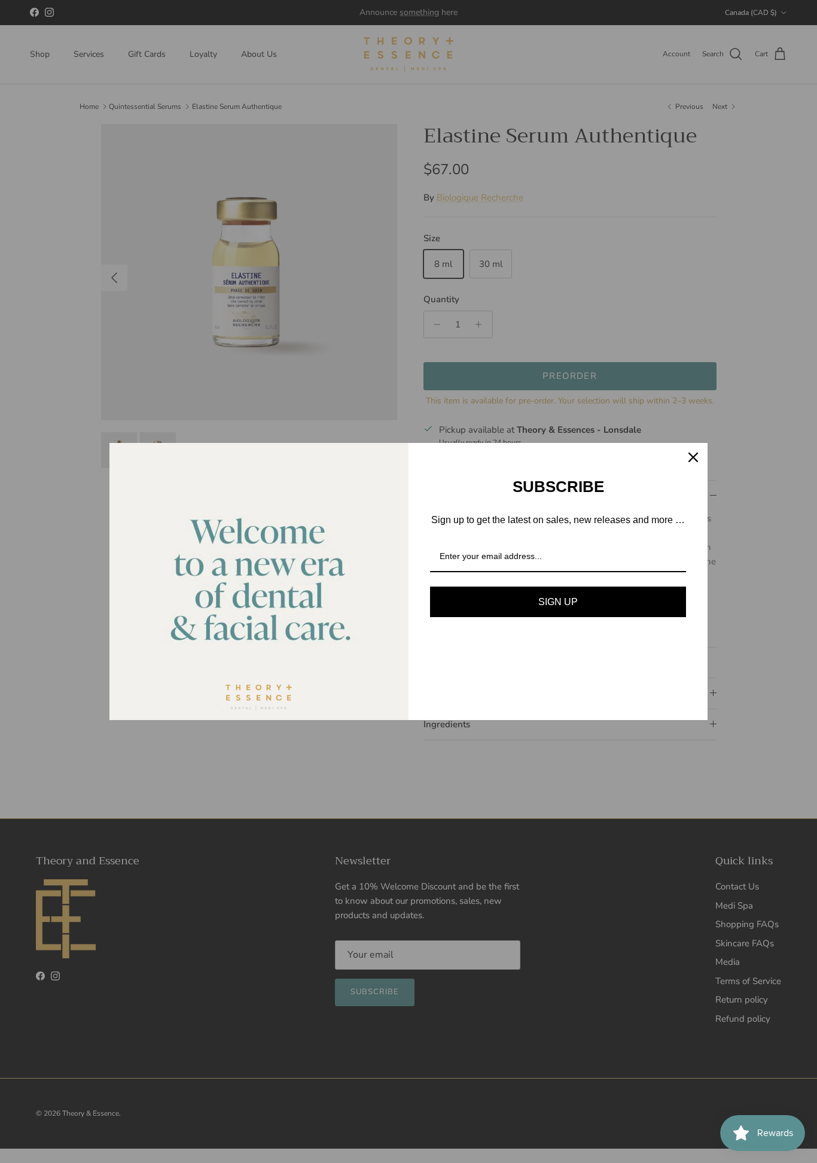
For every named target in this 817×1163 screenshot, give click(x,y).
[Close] (693, 457)
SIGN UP (558, 602)
